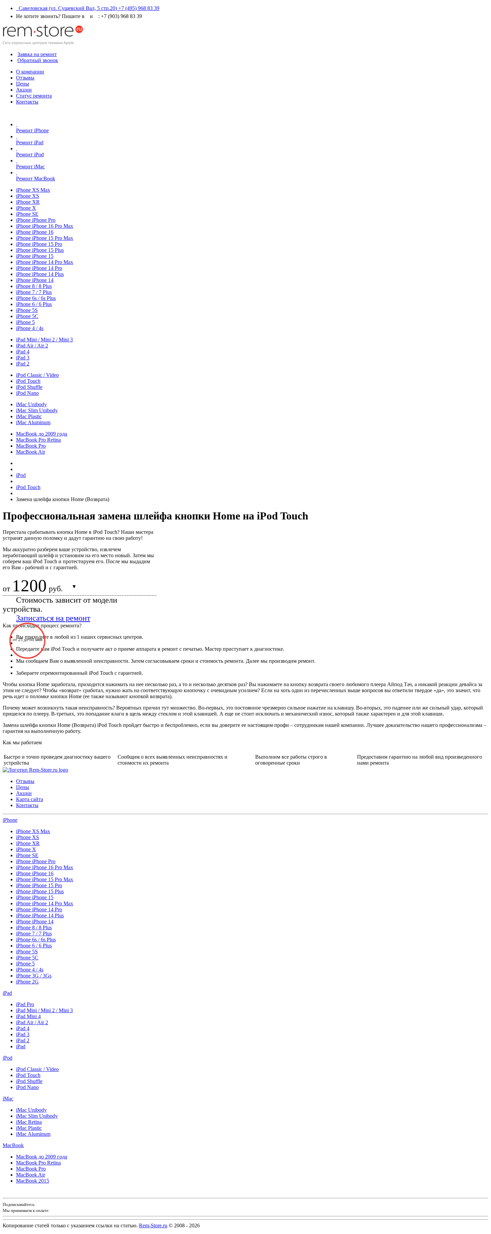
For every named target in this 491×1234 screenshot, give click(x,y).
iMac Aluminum (33, 422)
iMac (8, 1098)
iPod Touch (28, 381)
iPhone (10, 820)
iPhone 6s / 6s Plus (36, 298)
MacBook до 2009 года (41, 434)
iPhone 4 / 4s (29, 328)
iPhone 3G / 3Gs (33, 975)
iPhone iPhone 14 (34, 280)
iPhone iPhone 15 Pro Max (44, 238)
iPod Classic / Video (37, 375)
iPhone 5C (27, 316)
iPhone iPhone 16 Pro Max (44, 226)
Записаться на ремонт (53, 618)
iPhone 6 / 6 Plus (34, 304)
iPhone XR (28, 202)
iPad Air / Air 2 (32, 345)
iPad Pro (25, 1004)
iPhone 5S (27, 310)
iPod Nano (27, 393)
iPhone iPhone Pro (35, 220)
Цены (22, 84)
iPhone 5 (25, 322)
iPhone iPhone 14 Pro (39, 268)
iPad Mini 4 (28, 1016)
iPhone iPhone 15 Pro (39, 244)
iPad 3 (22, 357)
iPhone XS (27, 196)
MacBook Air (30, 452)
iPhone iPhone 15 (34, 256)
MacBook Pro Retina (38, 440)
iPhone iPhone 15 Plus (40, 250)
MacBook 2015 (32, 1181)
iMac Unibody (31, 404)
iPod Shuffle (29, 387)
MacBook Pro (31, 446)
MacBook (13, 1145)
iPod (7, 1058)
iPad (7, 993)
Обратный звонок (37, 60)
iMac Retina (29, 1122)
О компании (30, 71)
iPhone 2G (27, 981)
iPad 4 (22, 351)
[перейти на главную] (35, 770)
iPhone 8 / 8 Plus (34, 286)
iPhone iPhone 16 (34, 232)
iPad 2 (22, 363)
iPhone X (26, 208)
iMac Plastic (29, 416)
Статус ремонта (34, 96)
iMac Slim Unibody (37, 410)
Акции (24, 90)
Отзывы (25, 78)
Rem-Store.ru (153, 1225)
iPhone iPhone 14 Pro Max (44, 262)
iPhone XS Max (33, 190)
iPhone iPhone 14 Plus (40, 274)
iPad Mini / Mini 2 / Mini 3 (44, 339)
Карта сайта (29, 799)
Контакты (27, 102)
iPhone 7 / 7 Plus (34, 292)
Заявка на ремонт (37, 54)
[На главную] (43, 43)
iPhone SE (27, 214)
